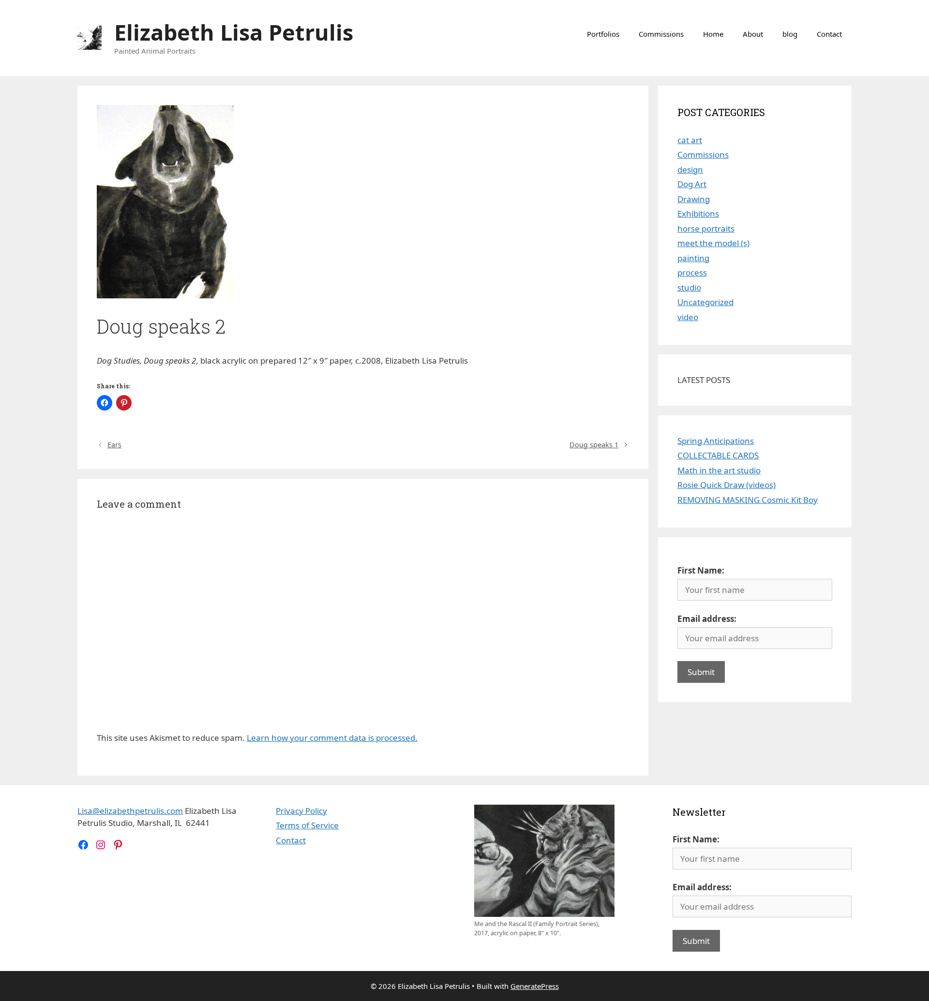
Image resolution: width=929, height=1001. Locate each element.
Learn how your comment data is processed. (332, 737)
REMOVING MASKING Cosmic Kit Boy (747, 499)
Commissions (661, 34)
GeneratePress (534, 986)
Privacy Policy (301, 810)
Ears (114, 444)
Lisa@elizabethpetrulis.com (130, 810)
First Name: (700, 570)
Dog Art (691, 184)
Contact (829, 34)
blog (789, 34)
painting (693, 258)
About (753, 34)
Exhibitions (698, 213)
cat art (689, 140)
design (690, 169)
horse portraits (705, 228)
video (687, 317)
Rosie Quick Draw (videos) (726, 484)
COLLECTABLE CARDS (718, 455)
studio (689, 287)
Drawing (693, 199)
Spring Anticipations (715, 440)
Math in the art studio (719, 470)
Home (713, 34)
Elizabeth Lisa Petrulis (233, 32)
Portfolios (603, 34)
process (692, 272)
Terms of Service (307, 825)
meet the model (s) (713, 243)
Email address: (706, 618)
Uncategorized (705, 302)
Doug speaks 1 (593, 444)
